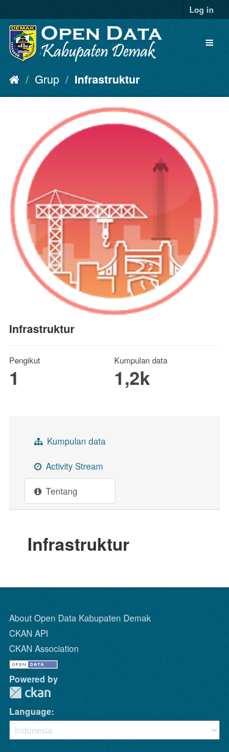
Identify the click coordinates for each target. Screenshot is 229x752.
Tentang (60, 491)
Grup (47, 79)
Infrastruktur (107, 79)
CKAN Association (44, 648)
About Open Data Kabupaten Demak (80, 618)
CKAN (30, 692)
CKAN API (28, 633)
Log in (201, 9)
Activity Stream (73, 466)
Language (30, 711)
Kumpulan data (75, 441)
